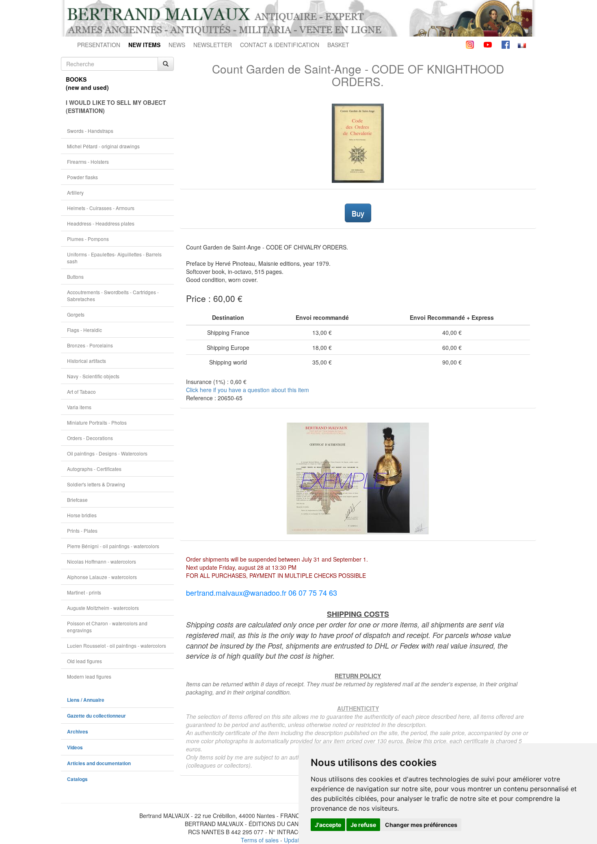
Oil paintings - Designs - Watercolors (107, 453)
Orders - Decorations (90, 437)
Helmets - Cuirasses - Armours (100, 207)
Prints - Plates (82, 530)
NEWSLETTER (212, 45)
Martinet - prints (84, 592)
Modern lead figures (89, 676)
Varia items (79, 407)
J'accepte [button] (328, 824)
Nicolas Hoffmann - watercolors (101, 561)
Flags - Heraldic (84, 329)
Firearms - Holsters (88, 161)
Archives (77, 731)
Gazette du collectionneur (96, 715)
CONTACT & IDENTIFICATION (279, 45)
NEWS (177, 45)
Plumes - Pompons (88, 238)
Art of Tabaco (81, 391)
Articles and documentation (99, 763)
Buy (358, 213)
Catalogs (77, 779)
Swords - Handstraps (90, 130)
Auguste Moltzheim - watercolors (103, 607)
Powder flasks (82, 177)
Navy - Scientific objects (93, 376)
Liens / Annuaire (85, 699)
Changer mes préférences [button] (421, 824)
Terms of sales (260, 840)
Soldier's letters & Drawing (96, 484)
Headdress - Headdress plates (100, 223)
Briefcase (77, 499)
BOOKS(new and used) (87, 83)
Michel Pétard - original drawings (103, 146)
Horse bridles (82, 515)
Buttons (75, 276)
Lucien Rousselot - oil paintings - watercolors (116, 645)
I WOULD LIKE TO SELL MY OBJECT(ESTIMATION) (116, 106)
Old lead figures (84, 660)
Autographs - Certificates (94, 468)
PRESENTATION (98, 45)
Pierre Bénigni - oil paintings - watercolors (113, 545)
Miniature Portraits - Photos (97, 422)
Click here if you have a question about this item (247, 390)
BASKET (338, 45)
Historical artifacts (86, 360)
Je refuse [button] (363, 824)
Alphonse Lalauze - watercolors (102, 576)
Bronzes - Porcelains (90, 345)
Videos (75, 747)
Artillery (75, 192)
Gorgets (75, 314)
